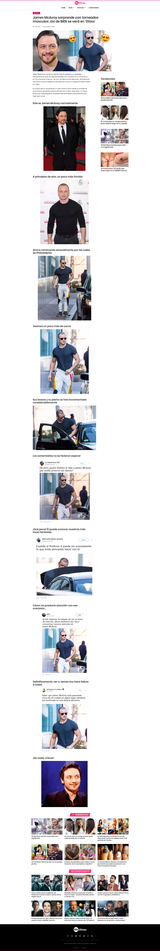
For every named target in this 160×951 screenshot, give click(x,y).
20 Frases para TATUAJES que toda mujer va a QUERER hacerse (114, 169)
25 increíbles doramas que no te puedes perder (114, 99)
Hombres (36, 13)
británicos (68, 74)
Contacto (76, 947)
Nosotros (83, 947)
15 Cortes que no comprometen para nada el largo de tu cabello (114, 122)
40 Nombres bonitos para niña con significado (113, 146)
